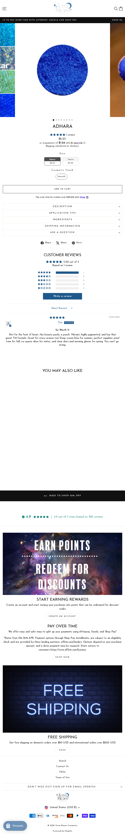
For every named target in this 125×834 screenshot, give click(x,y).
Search (62, 761)
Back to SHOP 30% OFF (65, 496)
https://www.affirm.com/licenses (68, 650)
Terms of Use (63, 777)
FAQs (62, 772)
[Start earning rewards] (62, 564)
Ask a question (62, 232)
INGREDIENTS (62, 220)
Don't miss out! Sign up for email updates (62, 787)
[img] (57, 318)
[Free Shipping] (62, 699)
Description (62, 206)
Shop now (62, 657)
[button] (58, 135)
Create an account (62, 616)
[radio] (52, 161)
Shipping (50, 146)
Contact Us (62, 766)
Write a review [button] (62, 296)
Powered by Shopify (62, 831)
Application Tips (62, 213)
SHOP (62, 750)
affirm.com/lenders (71, 642)
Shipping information (62, 226)
